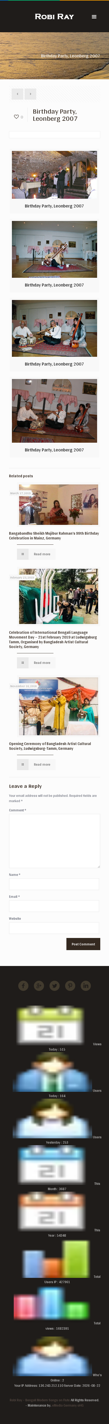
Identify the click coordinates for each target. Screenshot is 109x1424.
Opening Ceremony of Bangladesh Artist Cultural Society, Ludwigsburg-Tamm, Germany (50, 746)
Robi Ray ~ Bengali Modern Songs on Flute (40, 1400)
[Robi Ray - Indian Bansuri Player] (54, 16)
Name (14, 874)
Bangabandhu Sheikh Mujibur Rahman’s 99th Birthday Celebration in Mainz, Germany (54, 536)
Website (15, 918)
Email (14, 896)
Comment (17, 810)
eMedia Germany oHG (68, 1405)
